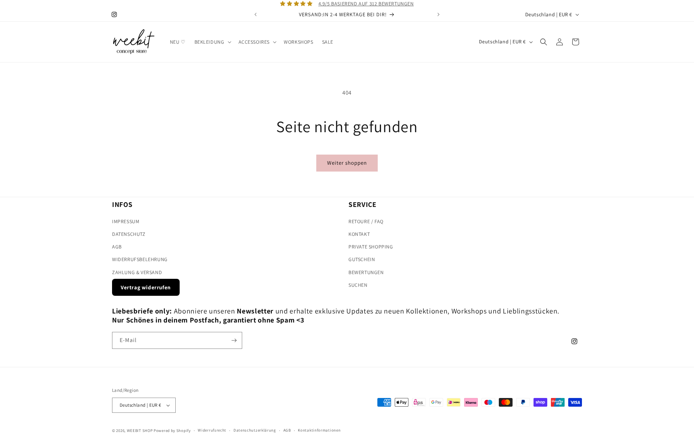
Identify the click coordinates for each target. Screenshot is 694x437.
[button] (212, 41)
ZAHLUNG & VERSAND (137, 272)
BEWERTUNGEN (366, 272)
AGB (117, 246)
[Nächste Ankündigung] (438, 14)
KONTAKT (359, 234)
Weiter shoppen (347, 162)
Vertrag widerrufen (146, 287)
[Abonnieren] (234, 340)
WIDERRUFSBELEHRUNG (140, 259)
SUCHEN (358, 285)
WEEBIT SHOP (140, 430)
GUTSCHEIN (361, 259)
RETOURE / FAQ (366, 221)
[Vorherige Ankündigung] (256, 14)
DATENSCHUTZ (129, 234)
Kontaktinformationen (319, 430)
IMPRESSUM (125, 221)
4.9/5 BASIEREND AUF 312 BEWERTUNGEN (366, 3)
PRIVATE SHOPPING (370, 246)
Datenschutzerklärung (255, 430)
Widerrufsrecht (212, 430)
